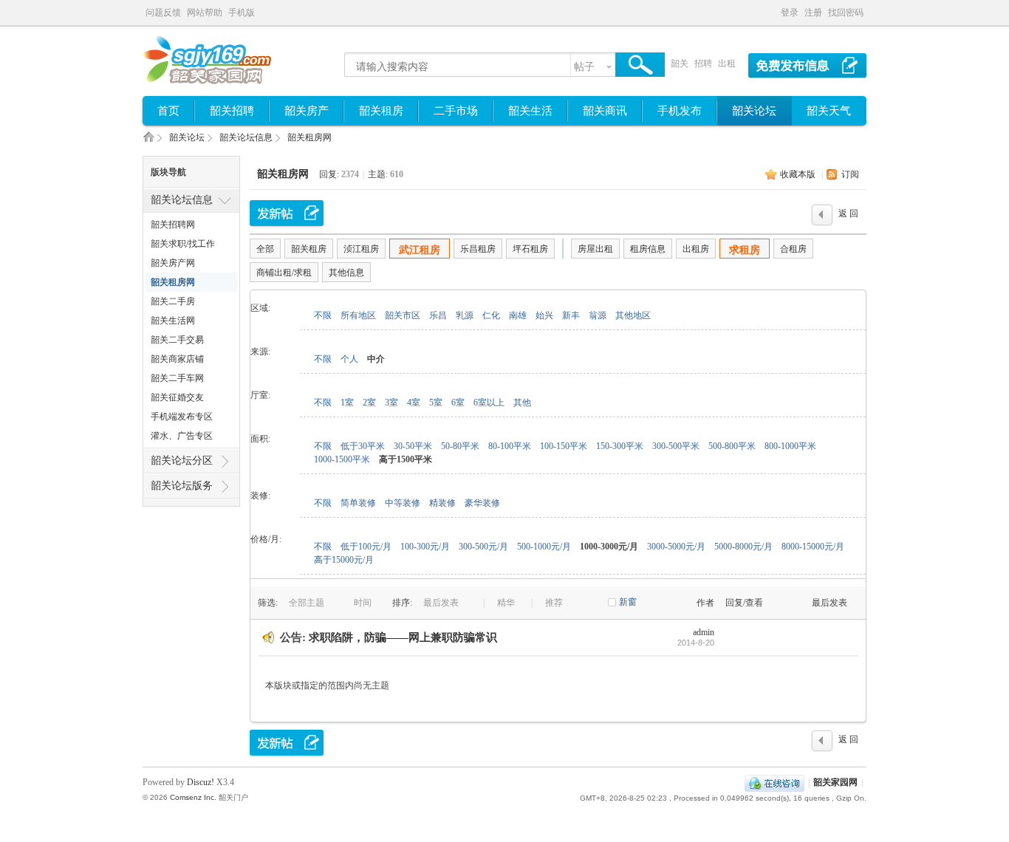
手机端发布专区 (182, 416)
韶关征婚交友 (177, 397)
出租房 (696, 249)
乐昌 (438, 315)
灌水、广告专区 (182, 436)
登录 (789, 12)
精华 (506, 603)
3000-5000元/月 (676, 546)
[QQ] (774, 782)
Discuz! (200, 782)
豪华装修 (482, 503)
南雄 (518, 315)
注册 (813, 12)
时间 (364, 603)
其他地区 (633, 315)
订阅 (850, 174)
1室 (347, 402)
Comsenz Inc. (193, 797)
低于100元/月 (366, 546)
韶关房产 (306, 111)
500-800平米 (732, 446)
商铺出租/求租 (284, 272)
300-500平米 (676, 446)
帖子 (584, 66)
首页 (168, 111)
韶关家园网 (148, 141)
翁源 (597, 315)
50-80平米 (460, 446)
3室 (391, 402)
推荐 (554, 603)
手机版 (241, 12)
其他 (522, 402)
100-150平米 (563, 446)
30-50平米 (413, 446)
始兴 (544, 315)
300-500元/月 (483, 546)
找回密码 (845, 12)
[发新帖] (287, 213)
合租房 (793, 249)
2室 (369, 402)
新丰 (571, 315)
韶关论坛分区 (182, 460)
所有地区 (358, 315)
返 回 (848, 213)
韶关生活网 (173, 320)
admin (703, 632)
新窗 (628, 602)
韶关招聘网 (173, 224)
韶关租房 (381, 111)
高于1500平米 (405, 459)
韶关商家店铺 (177, 359)
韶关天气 (829, 111)
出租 (727, 63)
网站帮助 (204, 12)
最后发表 (442, 603)
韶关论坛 (754, 111)
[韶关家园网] (222, 83)
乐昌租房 (478, 249)
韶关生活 (530, 111)
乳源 (464, 315)
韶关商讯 (605, 111)
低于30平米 (363, 446)
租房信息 (648, 249)
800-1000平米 (790, 446)
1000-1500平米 (342, 459)
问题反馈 (163, 12)
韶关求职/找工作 (183, 244)
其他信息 (346, 272)
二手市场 (456, 111)
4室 (413, 402)
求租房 (744, 250)
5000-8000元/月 (743, 546)
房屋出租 (595, 249)
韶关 (679, 63)
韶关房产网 (173, 263)
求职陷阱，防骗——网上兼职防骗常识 (403, 637)
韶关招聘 (232, 111)
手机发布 (679, 111)
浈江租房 (361, 249)
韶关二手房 (173, 301)
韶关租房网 (309, 137)
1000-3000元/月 (609, 546)
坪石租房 (530, 249)
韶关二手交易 (177, 340)
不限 (323, 315)
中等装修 (402, 503)
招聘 (703, 63)
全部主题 (307, 603)
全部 (265, 249)
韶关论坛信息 (246, 137)
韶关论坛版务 (182, 485)
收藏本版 (797, 174)
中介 (376, 359)
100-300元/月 (425, 546)
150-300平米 (619, 446)
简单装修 (358, 503)
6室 (458, 402)
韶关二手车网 (177, 378)
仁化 (491, 315)
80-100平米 (509, 446)
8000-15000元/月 (812, 546)
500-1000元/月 (544, 546)
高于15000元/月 (344, 560)
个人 (349, 359)
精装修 (442, 503)
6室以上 (488, 402)
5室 (435, 402)
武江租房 (419, 250)
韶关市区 (402, 315)
